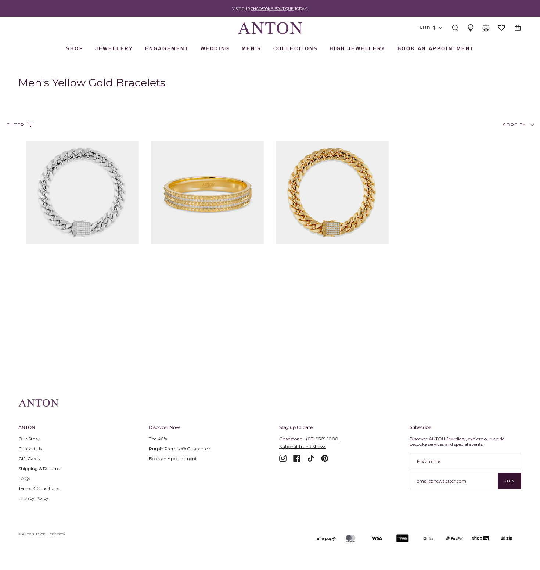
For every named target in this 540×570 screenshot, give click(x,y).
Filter (16, 124)
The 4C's (158, 438)
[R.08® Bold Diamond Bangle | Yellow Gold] (207, 192)
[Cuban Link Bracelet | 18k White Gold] (82, 192)
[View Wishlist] (502, 28)
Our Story (29, 438)
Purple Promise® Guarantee (179, 448)
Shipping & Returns (39, 468)
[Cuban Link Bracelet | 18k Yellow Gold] (332, 192)
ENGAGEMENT (167, 48)
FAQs (24, 478)
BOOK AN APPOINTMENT (435, 48)
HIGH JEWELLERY (357, 48)
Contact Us (30, 448)
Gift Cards (29, 458)
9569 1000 (327, 438)
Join (510, 481)
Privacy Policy (33, 498)
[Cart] (517, 28)
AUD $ (427, 27)
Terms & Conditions (38, 488)
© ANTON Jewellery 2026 (41, 534)
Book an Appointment (173, 458)
